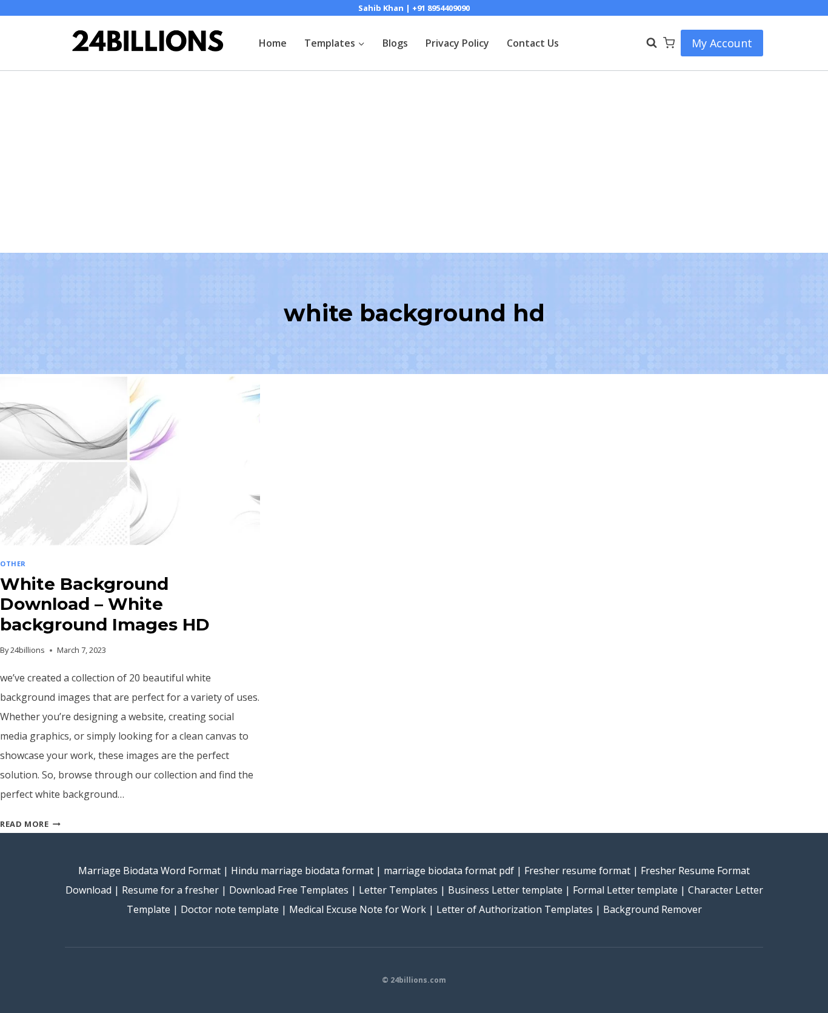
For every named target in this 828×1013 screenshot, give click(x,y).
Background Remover (652, 909)
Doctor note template (230, 909)
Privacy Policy (457, 43)
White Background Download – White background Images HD (105, 604)
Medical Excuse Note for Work (357, 909)
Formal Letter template (625, 890)
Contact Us (533, 43)
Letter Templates (398, 890)
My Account (722, 43)
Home (273, 43)
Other (13, 563)
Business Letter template (505, 890)
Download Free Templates (289, 890)
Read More (30, 823)
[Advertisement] (414, 162)
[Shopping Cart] (669, 42)
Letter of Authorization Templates (514, 909)
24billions (27, 649)
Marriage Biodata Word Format (149, 870)
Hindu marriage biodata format (302, 870)
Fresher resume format (577, 870)
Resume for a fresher (170, 890)
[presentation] (130, 460)
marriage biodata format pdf (449, 870)
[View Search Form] (645, 43)
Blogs (395, 43)
